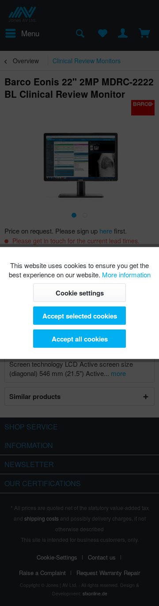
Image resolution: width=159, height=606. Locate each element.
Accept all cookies (80, 339)
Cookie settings (80, 293)
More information (126, 274)
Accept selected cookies (79, 316)
